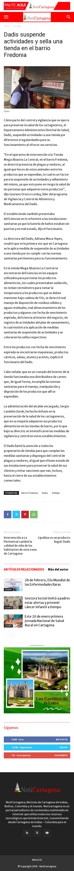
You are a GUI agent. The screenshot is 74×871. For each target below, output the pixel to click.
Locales (17, 26)
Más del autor (58, 569)
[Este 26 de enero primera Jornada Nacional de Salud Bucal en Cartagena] (13, 620)
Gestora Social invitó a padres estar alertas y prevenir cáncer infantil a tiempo (47, 602)
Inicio (6, 26)
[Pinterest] (25, 514)
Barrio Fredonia (29, 492)
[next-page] (12, 635)
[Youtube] (47, 833)
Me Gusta (62, 739)
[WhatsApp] (34, 514)
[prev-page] (6, 635)
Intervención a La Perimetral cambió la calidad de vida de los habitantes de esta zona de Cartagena (20, 545)
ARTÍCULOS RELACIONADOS (24, 569)
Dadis (45, 492)
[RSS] (27, 833)
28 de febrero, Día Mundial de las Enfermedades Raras (47, 582)
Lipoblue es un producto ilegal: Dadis (54, 539)
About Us (37, 859)
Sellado (56, 492)
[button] (6, 17)
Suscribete (61, 755)
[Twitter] (16, 514)
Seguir (63, 747)
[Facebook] (7, 514)
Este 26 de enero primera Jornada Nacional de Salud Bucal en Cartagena (44, 620)
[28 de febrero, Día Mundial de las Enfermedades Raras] (13, 584)
